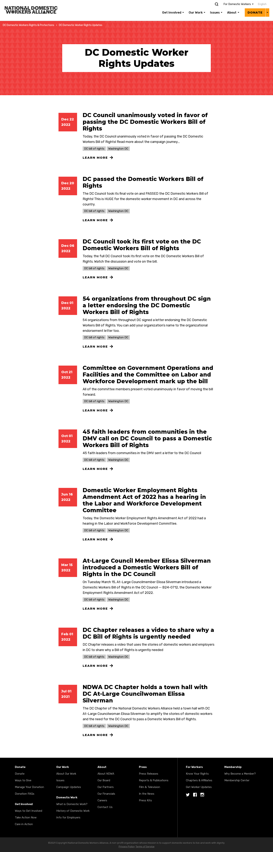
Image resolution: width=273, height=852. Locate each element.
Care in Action (24, 824)
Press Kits (145, 800)
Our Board (104, 780)
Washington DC (118, 148)
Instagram (202, 795)
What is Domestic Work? (71, 804)
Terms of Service (145, 846)
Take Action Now (26, 817)
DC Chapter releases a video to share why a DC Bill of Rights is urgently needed (148, 633)
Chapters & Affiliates (199, 780)
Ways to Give (23, 780)
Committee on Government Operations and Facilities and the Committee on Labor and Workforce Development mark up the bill (148, 374)
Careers (102, 800)
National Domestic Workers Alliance (27, 3)
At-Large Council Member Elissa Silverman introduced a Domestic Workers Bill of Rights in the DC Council (147, 567)
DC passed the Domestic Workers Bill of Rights (143, 182)
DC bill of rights (94, 148)
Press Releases (148, 773)
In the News (146, 793)
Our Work (196, 12)
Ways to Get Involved (28, 810)
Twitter (188, 795)
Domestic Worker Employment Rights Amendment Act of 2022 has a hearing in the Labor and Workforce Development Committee (144, 500)
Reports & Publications (153, 780)
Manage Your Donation (29, 787)
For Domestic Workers (237, 4)
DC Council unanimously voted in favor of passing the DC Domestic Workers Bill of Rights (145, 122)
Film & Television (149, 787)
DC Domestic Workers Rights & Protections (28, 25)
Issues (215, 12)
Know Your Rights (197, 773)
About (231, 12)
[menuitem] (261, 4)
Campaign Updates (68, 787)
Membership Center (236, 780)
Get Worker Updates (199, 787)
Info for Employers (68, 817)
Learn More (95, 157)
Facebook (195, 795)
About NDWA (106, 773)
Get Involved (171, 12)
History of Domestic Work (73, 810)
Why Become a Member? (240, 773)
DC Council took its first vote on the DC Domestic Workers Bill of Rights (142, 245)
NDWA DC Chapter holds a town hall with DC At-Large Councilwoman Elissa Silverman (145, 694)
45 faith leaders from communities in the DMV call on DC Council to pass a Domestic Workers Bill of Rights (147, 438)
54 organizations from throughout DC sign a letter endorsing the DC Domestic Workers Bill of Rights (147, 305)
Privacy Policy (126, 846)
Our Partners (106, 787)
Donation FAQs (24, 793)
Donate (255, 12)
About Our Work (66, 773)
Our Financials (106, 793)
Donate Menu (267, 12)
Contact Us (105, 807)
